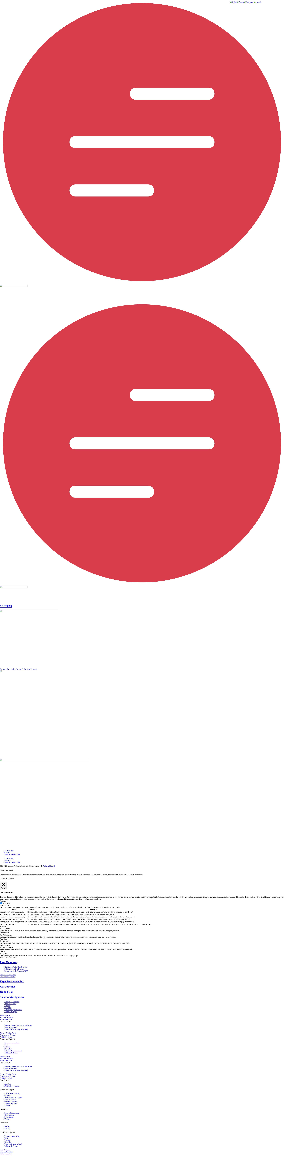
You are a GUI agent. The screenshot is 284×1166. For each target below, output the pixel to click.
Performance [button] (4, 933)
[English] (233, 2)
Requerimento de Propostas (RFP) (16, 971)
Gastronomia (7, 986)
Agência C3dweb (49, 866)
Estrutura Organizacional (13, 1010)
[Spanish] (257, 2)
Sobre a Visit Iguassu (7, 1039)
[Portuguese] (249, 2)
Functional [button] (3, 926)
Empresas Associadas (11, 1002)
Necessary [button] (3, 901)
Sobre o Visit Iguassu (12, 997)
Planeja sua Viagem (7, 1090)
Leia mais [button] (4, 879)
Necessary (6, 903)
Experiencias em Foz (12, 981)
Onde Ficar (6, 991)
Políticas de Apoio (10, 1012)
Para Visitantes (5, 1080)
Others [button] (2, 951)
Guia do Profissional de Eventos (15, 967)
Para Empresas (8, 962)
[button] (142, 1022)
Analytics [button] (3, 939)
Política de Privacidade (12, 854)
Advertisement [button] (5, 945)
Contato (7, 852)
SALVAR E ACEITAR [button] (8, 958)
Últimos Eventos (10, 1004)
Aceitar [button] (11, 879)
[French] (240, 2)
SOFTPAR (6, 606)
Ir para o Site (8, 850)
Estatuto (7, 1006)
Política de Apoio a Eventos (14, 969)
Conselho (7, 1008)
